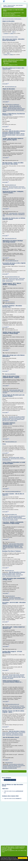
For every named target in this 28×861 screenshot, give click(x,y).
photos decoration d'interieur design (10, 732)
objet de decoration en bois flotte (9, 110)
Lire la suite (5, 83)
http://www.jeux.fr (9, 762)
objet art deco (15, 214)
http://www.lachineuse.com (10, 86)
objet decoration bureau (10, 279)
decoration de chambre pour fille (10, 768)
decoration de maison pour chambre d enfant (12, 418)
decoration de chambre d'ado (7, 518)
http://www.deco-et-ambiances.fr (12, 104)
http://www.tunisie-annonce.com (12, 704)
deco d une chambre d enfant (17, 419)
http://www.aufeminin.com (10, 184)
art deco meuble (9, 214)
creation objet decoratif (14, 391)
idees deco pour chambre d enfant (9, 420)
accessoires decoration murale (8, 598)
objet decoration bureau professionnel (18, 458)
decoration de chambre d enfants (17, 416)
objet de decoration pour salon (14, 677)
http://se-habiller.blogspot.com (11, 260)
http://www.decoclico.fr (10, 596)
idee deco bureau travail (13, 186)
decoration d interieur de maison (11, 133)
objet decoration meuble (14, 457)
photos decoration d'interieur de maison (14, 735)
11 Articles (6, 33)
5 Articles (5, 54)
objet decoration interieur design (16, 543)
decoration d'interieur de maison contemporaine (13, 545)
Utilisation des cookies (13, 848)
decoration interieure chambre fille (14, 766)
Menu (25, 1)
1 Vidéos (11, 33)
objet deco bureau (17, 187)
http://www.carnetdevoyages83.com (13, 491)
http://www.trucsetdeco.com (11, 514)
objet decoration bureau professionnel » (12, 19)
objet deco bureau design (13, 278)
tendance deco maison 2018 (10, 796)
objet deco (5, 788)
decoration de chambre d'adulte (20, 518)
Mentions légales (10, 846)
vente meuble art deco (13, 213)
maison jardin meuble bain (16, 707)
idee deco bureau (10, 187)
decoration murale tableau (14, 597)
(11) (13, 792)
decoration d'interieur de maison (11, 132)
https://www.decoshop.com (10, 238)
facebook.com (8, 129)
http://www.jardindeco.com (11, 441)
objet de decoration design (15, 389)
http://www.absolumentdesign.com (12, 276)
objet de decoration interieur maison (16, 108)
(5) (12, 798)
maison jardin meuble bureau (18, 708)
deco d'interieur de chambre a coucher (13, 576)
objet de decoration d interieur (12, 106)
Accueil (3, 846)
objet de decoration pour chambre (10, 765)
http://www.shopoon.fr (10, 303)
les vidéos (12, 15)
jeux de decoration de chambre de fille (16, 764)
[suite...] (14, 31)
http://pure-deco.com (9, 570)
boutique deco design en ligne (8, 573)
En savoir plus (21, 859)
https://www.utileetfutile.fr (10, 373)
